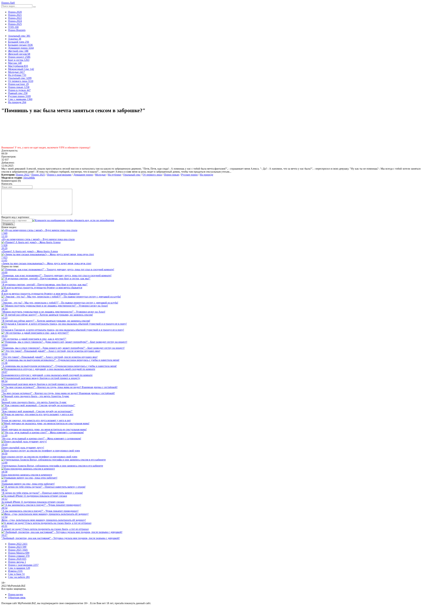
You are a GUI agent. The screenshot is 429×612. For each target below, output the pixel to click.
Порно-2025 (15, 24)
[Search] (34, 6)
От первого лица (152, 174)
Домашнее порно (83, 174)
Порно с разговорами (59, 174)
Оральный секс (132, 174)
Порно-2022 (15, 18)
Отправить (8, 224)
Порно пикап (171, 174)
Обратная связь (16, 597)
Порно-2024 (15, 21)
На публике (114, 174)
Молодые (100, 174)
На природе (206, 174)
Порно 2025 (38, 174)
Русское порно (189, 174)
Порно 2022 (22, 174)
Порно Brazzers (16, 30)
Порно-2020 (15, 12)
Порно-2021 (15, 15)
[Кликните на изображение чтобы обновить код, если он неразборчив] (73, 220)
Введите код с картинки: (15, 217)
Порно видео (15, 594)
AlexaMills (29, 177)
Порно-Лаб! (8, 2)
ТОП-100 (13, 27)
